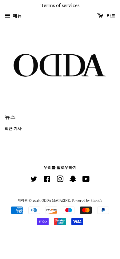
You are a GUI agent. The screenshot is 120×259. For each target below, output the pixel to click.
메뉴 (17, 15)
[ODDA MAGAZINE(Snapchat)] (73, 180)
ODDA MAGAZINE (56, 200)
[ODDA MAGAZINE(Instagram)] (60, 180)
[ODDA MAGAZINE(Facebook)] (46, 180)
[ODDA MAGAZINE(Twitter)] (33, 180)
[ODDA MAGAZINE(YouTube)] (86, 180)
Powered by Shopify (87, 200)
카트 (110, 15)
